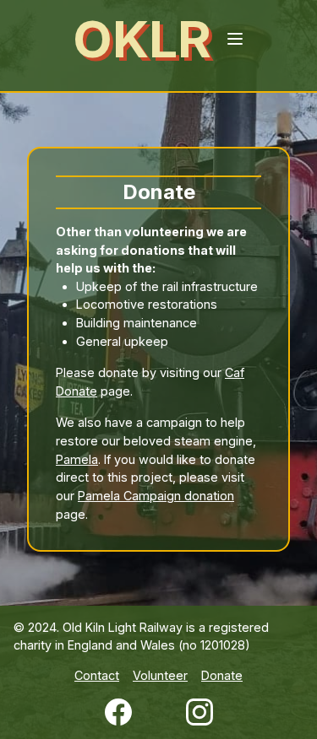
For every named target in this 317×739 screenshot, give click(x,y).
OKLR (142, 38)
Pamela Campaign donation (156, 495)
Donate (222, 675)
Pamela (77, 459)
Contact (96, 675)
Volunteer (160, 675)
